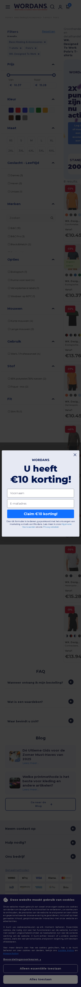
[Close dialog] (75, 455)
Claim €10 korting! (40, 514)
